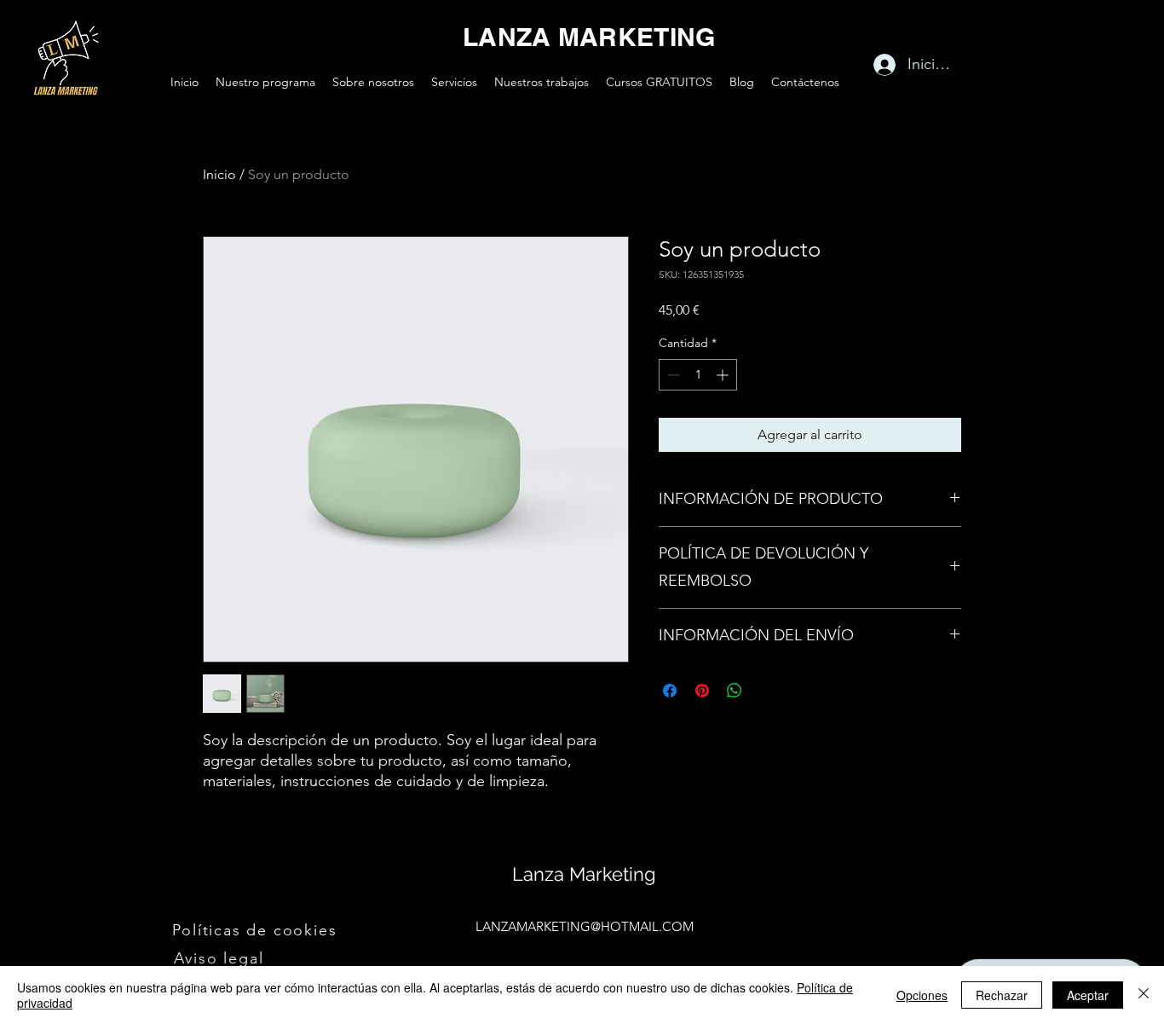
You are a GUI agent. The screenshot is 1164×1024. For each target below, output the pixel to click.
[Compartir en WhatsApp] (734, 690)
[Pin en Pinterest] (702, 690)
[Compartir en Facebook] (670, 690)
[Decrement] (672, 375)
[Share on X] (767, 690)
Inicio (219, 174)
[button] (256, 930)
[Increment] (724, 375)
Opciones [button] (922, 995)
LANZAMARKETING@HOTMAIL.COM (584, 926)
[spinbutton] (698, 375)
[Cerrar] (1143, 995)
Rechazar (1002, 995)
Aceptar (1088, 995)
